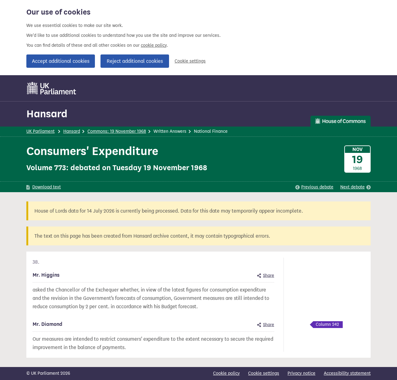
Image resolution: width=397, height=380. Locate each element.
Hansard (46, 113)
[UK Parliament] (51, 88)
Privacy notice (301, 373)
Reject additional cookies (135, 61)
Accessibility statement (347, 373)
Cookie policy (226, 373)
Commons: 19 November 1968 (116, 131)
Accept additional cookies (60, 61)
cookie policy (154, 45)
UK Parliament (40, 131)
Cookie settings (190, 61)
